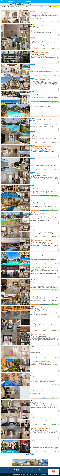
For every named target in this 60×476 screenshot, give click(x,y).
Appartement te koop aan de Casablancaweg (37, 334)
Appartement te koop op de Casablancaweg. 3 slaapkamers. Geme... (41, 307)
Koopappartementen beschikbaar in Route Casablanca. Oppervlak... (41, 280)
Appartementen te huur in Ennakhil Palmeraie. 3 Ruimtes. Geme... (40, 92)
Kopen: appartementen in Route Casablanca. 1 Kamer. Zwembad (40, 79)
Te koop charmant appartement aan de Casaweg (38, 213)
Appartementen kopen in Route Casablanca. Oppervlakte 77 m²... (40, 240)
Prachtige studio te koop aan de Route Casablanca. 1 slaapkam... (40, 186)
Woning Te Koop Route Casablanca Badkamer (41, 3)
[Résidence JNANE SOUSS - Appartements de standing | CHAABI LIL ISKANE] (47, 460)
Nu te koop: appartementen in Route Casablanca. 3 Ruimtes (40, 361)
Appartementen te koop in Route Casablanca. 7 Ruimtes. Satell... (40, 428)
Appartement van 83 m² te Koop (35, 173)
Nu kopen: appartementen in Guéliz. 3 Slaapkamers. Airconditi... (40, 39)
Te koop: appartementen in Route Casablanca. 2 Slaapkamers (40, 12)
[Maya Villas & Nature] (19, 460)
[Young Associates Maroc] (28, 460)
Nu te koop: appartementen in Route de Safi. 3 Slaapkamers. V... (40, 52)
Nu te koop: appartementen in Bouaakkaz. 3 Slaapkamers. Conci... (40, 294)
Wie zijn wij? (31, 469)
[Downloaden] (16, 469)
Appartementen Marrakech (21, 3)
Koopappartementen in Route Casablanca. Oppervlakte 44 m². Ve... (41, 267)
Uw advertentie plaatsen (24, 469)
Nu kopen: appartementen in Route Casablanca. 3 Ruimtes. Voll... (40, 388)
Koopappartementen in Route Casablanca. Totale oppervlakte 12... (40, 119)
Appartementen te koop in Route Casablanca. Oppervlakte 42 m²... (41, 200)
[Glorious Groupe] (37, 460)
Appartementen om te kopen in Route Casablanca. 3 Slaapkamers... (41, 146)
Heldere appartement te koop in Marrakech (37, 401)
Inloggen (23, 1)
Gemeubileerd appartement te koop (36, 374)
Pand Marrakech (16, 3)
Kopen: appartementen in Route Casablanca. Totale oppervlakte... (40, 25)
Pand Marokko (12, 3)
